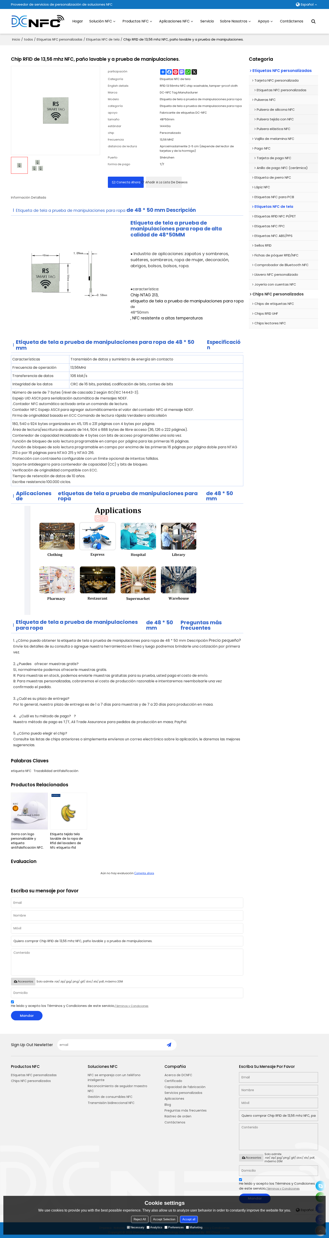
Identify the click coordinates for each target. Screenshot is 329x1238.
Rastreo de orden (177, 1116)
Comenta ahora (144, 873)
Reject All (140, 1219)
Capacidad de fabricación (184, 1087)
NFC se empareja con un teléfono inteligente (114, 1077)
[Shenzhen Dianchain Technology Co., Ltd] (38, 21)
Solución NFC (100, 21)
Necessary (137, 1227)
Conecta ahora (128, 182)
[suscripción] (169, 1044)
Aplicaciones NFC (174, 21)
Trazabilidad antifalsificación (56, 771)
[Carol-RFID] (321, 1186)
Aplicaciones (174, 1098)
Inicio (16, 39)
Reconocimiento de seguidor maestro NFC (117, 1088)
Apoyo (263, 21)
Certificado (173, 1081)
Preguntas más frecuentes (185, 1110)
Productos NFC (135, 21)
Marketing (196, 1227)
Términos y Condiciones (131, 1006)
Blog (167, 1104)
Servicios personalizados (183, 1093)
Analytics (156, 1227)
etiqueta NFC (21, 771)
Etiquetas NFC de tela (103, 39)
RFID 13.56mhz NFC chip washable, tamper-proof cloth (199, 86)
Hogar (77, 21)
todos (28, 39)
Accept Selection (164, 1219)
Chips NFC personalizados (31, 1081)
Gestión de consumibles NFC (110, 1097)
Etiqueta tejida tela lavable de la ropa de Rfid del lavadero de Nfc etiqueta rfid (66, 841)
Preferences (176, 1227)
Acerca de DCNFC (178, 1075)
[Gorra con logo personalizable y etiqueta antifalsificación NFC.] (29, 811)
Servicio (207, 21)
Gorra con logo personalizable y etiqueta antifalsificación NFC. (27, 841)
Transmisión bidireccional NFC (111, 1103)
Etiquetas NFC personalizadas (59, 39)
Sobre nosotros (233, 21)
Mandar (27, 1015)
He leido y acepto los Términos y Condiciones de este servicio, (79, 1005)
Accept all (188, 1219)
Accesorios (25, 981)
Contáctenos (291, 21)
